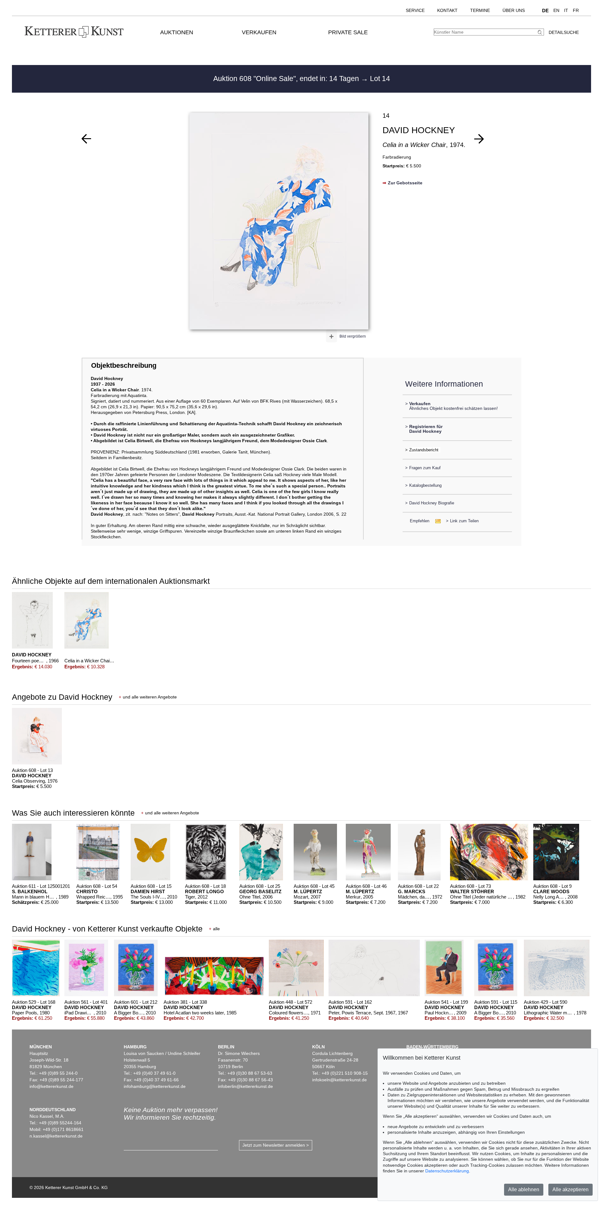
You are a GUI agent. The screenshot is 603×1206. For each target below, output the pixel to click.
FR (576, 10)
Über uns (514, 10)
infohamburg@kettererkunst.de (155, 1086)
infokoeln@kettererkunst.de (339, 1079)
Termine (480, 10)
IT (566, 10)
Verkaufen (259, 32)
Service (415, 10)
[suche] (540, 32)
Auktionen (176, 32)
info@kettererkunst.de (51, 1086)
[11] (479, 139)
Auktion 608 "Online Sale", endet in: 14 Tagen (287, 78)
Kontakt (447, 10)
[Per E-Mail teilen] (436, 521)
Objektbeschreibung (123, 365)
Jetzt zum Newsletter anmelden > (275, 1145)
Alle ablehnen (523, 1189)
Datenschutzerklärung (447, 1170)
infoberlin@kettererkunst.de (245, 1086)
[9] (86, 139)
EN (556, 10)
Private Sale (348, 32)
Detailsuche (564, 32)
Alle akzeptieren (570, 1189)
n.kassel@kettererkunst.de (56, 1135)
